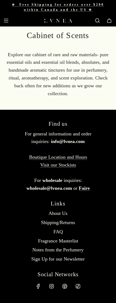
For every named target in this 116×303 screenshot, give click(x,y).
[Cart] (109, 20)
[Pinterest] (65, 286)
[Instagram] (51, 286)
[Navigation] (6, 20)
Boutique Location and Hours (58, 157)
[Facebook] (38, 286)
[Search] (97, 20)
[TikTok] (78, 286)
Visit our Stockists (58, 165)
